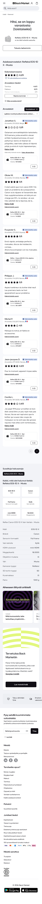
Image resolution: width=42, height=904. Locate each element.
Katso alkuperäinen (28, 152)
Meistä (6, 750)
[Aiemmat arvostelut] (30, 451)
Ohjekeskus (8, 788)
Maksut (6, 778)
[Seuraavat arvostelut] (37, 451)
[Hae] (5, 8)
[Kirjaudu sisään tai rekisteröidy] (31, 3)
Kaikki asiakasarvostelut (12, 798)
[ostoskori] (37, 3)
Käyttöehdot (8, 820)
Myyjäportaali (8, 775)
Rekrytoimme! (9, 756)
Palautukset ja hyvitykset (13, 785)
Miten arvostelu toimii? (14, 101)
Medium (7, 863)
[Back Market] (21, 3)
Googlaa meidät (12, 674)
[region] (21, 607)
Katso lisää (9, 149)
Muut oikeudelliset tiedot (13, 833)
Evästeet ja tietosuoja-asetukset (15, 830)
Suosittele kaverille (10, 809)
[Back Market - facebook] (11, 760)
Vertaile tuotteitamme (12, 794)
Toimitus (7, 782)
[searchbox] (22, 8)
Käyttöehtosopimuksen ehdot (15, 836)
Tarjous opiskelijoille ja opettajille (15, 753)
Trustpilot (7, 856)
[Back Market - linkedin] (5, 760)
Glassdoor (7, 860)
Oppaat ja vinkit (9, 791)
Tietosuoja (7, 826)
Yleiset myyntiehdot (11, 823)
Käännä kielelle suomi (12, 207)
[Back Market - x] (16, 760)
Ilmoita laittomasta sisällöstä (14, 839)
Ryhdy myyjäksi (9, 772)
